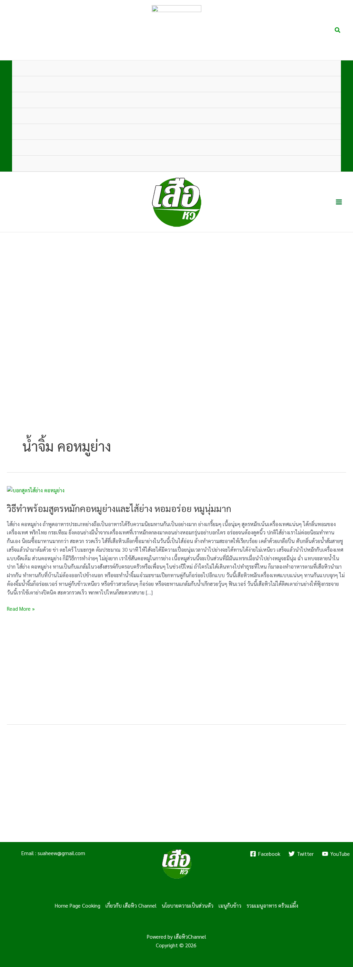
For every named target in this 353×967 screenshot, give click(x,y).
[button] (338, 30)
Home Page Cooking (77, 905)
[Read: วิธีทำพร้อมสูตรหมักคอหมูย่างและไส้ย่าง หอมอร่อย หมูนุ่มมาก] (35, 489)
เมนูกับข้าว (230, 905)
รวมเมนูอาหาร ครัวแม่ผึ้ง (272, 905)
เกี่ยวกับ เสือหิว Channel (131, 905)
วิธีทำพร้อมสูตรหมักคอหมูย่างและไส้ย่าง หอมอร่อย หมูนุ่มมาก (119, 508)
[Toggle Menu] (325, 84)
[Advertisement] (176, 665)
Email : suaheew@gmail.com (53, 853)
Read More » (21, 609)
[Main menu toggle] (339, 202)
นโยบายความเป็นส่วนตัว (187, 905)
